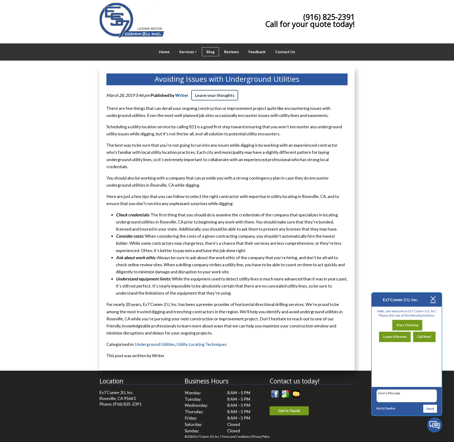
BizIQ (380, 408)
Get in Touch (289, 410)
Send (430, 409)
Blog (210, 51)
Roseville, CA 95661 (117, 398)
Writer (181, 95)
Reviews (231, 51)
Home (164, 51)
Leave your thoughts (214, 95)
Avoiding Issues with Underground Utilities (227, 79)
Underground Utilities (155, 344)
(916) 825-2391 (329, 17)
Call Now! (424, 337)
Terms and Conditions (235, 436)
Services (186, 51)
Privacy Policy (261, 436)
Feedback (257, 51)
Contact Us (285, 51)
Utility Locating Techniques (202, 344)
